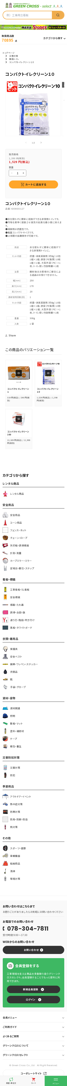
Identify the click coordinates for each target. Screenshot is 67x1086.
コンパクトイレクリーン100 (18, 433)
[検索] (58, 15)
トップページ (8, 52)
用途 (16, 247)
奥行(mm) (16, 285)
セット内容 (16, 256)
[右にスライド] (41, 142)
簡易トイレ (14, 58)
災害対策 (13, 55)
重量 (16, 318)
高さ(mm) (16, 291)
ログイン (30, 999)
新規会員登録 (30, 989)
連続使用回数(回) (16, 297)
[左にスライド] (26, 142)
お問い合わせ (31, 950)
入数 (16, 323)
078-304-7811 (28, 928)
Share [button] (12, 335)
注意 (16, 271)
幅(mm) (17, 280)
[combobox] (27, 15)
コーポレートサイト (31, 1073)
